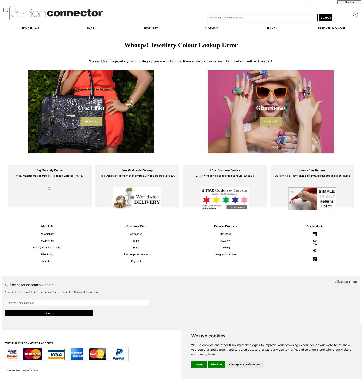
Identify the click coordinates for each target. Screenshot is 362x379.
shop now (91, 121)
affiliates (47, 261)
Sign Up (49, 312)
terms (136, 240)
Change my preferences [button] (244, 364)
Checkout (349, 2)
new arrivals (30, 28)
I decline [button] (216, 364)
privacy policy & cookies (47, 247)
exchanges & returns (136, 254)
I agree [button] (199, 364)
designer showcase (332, 28)
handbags (225, 234)
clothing (211, 28)
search (326, 17)
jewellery (151, 28)
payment (136, 261)
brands (271, 28)
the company (46, 234)
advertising (47, 254)
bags (90, 28)
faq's (136, 247)
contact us (136, 234)
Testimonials (47, 240)
